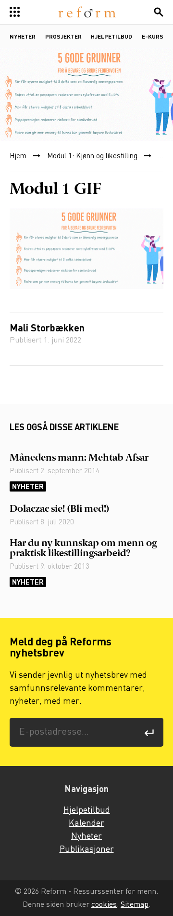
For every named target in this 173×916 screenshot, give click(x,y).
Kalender (86, 823)
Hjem (18, 156)
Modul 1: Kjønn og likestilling (92, 156)
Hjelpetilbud (111, 37)
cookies (104, 905)
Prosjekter (63, 37)
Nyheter (23, 37)
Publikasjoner (87, 849)
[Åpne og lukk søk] (158, 12)
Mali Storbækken (47, 329)
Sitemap (134, 905)
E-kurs (152, 37)
